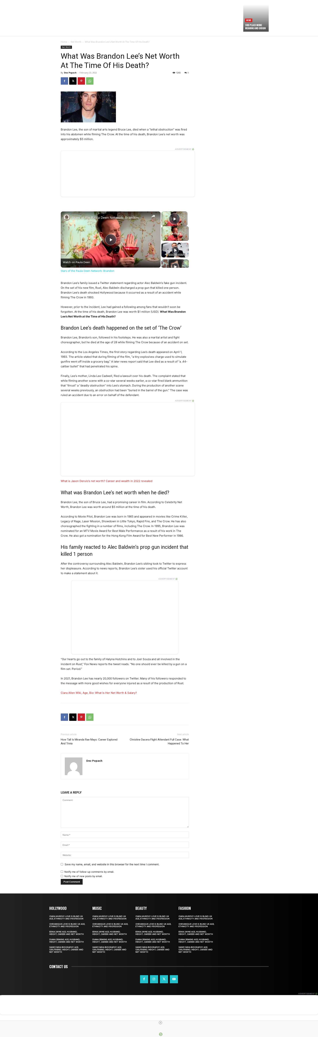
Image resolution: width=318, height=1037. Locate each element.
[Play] (175, 250)
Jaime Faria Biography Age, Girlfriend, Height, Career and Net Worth (66, 949)
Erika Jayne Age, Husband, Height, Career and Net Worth (66, 933)
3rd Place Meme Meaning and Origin (255, 26)
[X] (73, 81)
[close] (160, 1022)
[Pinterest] (81, 81)
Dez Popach (70, 72)
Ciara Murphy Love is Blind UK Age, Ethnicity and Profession (66, 917)
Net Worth (76, 41)
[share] (153, 216)
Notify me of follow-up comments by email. (89, 871)
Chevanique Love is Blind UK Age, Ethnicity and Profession (67, 925)
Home (64, 41)
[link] (66, 217)
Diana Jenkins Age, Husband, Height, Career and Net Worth (66, 940)
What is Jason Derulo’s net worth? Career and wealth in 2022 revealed (106, 481)
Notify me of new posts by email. (83, 876)
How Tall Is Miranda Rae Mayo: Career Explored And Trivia (89, 741)
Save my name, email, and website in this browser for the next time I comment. (112, 864)
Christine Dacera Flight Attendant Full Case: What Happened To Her (159, 741)
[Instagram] (154, 979)
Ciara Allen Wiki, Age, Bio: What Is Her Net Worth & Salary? (99, 693)
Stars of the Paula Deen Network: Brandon (105, 217)
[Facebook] (64, 81)
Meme (248, 20)
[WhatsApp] (89, 81)
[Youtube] (174, 979)
